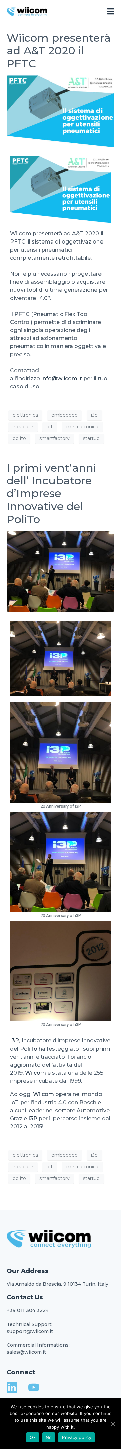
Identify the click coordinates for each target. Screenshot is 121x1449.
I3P (14, 1040)
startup (91, 438)
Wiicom (35, 1073)
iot (50, 427)
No (49, 1437)
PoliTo (28, 1048)
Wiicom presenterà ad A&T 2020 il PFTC (59, 50)
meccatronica (82, 427)
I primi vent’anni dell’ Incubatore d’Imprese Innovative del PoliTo (51, 493)
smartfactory (54, 438)
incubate (23, 427)
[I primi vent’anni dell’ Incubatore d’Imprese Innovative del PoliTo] (60, 571)
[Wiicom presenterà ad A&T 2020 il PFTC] (60, 111)
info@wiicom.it (61, 378)
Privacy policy (76, 1437)
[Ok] (112, 1423)
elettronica (25, 415)
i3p (94, 415)
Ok (33, 1437)
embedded (64, 415)
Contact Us (25, 1297)
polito (19, 438)
